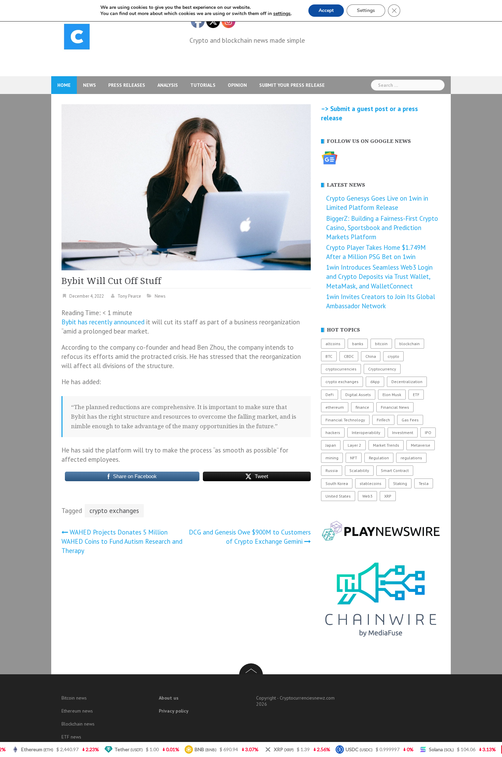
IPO (428, 432)
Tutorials (202, 85)
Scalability (359, 470)
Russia (331, 470)
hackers (332, 432)
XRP (387, 496)
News (89, 85)
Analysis (167, 85)
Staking (400, 483)
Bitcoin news (74, 698)
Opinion (237, 85)
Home (64, 85)
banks (357, 343)
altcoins (332, 343)
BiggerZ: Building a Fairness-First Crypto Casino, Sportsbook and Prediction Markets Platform (382, 227)
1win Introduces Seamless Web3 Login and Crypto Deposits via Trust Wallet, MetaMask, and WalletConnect (379, 276)
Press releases (126, 85)
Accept (326, 10)
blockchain (409, 343)
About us (169, 698)
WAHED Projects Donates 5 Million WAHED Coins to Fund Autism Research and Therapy (121, 541)
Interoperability (366, 432)
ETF (416, 394)
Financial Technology (345, 419)
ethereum (334, 407)
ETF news (71, 737)
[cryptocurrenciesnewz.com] (76, 38)
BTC (328, 356)
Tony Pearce (129, 296)
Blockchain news (78, 724)
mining (331, 457)
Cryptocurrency (382, 368)
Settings (366, 10)
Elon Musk (391, 394)
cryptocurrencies (341, 368)
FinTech (383, 419)
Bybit (68, 322)
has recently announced (111, 322)
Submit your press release (292, 85)
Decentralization (406, 381)
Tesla (424, 483)
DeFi (329, 394)
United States (338, 496)
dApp (375, 381)
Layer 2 (354, 445)
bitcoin (381, 343)
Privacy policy (174, 711)
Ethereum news (77, 711)
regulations (411, 457)
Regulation (379, 457)
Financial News (395, 407)
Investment (402, 432)
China (370, 356)
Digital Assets (358, 394)
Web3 (367, 496)
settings (282, 14)
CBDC (349, 356)
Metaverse (420, 445)
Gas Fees (410, 419)
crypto (393, 356)
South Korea (336, 483)
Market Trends (386, 445)
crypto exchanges (114, 510)
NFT (353, 457)
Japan (330, 445)
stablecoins (370, 483)
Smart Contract (395, 470)
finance (362, 407)
